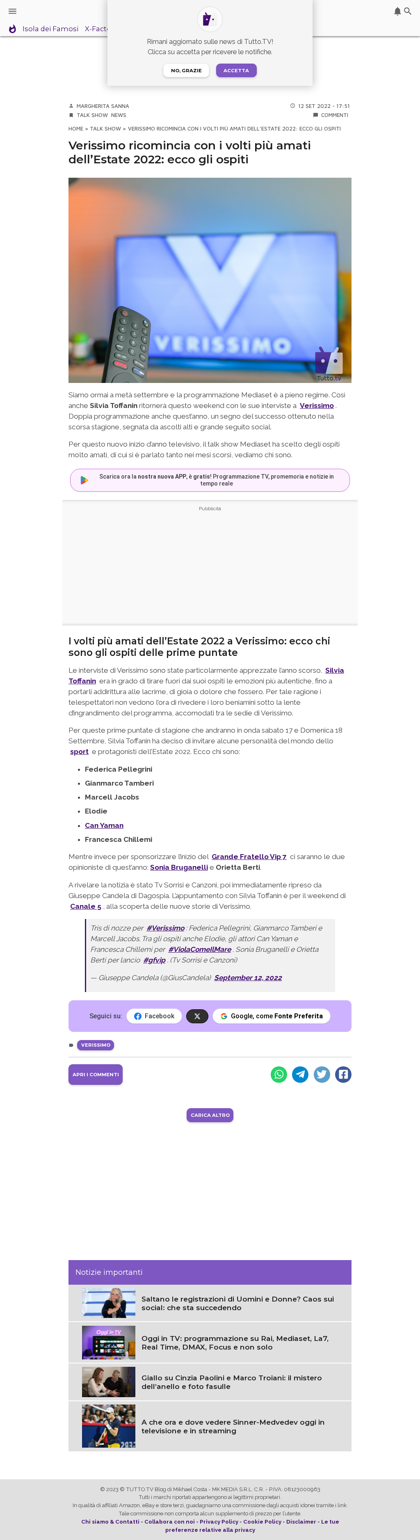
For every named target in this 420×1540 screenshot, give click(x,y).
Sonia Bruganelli (179, 867)
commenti (334, 115)
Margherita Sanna (103, 106)
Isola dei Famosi (50, 29)
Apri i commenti (96, 1074)
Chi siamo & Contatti (110, 1522)
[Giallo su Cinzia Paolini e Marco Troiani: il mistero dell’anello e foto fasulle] (108, 1381)
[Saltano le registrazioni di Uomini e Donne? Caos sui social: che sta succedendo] (108, 1302)
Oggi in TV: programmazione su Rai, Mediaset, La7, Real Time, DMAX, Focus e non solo (235, 1342)
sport (79, 751)
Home (75, 128)
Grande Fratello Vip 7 (249, 856)
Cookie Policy (262, 1522)
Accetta (236, 70)
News (118, 115)
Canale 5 (85, 906)
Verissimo (95, 1045)
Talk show (92, 115)
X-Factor (99, 29)
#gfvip (154, 960)
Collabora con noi (169, 1522)
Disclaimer (301, 1522)
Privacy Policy (219, 1522)
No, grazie (186, 70)
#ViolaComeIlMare (199, 949)
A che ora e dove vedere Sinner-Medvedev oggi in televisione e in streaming (233, 1426)
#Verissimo (165, 928)
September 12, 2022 (248, 978)
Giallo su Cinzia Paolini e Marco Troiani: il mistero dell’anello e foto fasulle (232, 1382)
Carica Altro (210, 1115)
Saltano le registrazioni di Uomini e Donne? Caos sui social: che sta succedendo (238, 1303)
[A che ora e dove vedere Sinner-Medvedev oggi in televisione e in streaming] (108, 1425)
